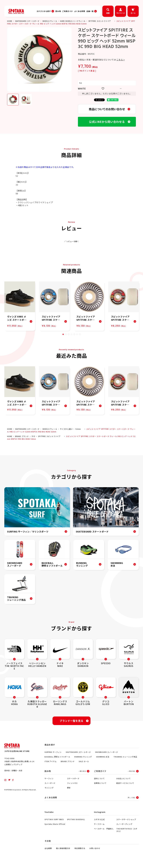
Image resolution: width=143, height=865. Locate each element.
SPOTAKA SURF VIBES (54, 819)
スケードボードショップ (126, 819)
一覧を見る (82, 771)
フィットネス (72, 783)
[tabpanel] (19, 306)
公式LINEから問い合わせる (107, 122)
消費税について (100, 783)
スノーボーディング (124, 824)
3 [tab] (68, 334)
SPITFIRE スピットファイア (99, 21)
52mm (78, 429)
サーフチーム (99, 824)
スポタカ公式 (99, 819)
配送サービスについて (125, 783)
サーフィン (49, 778)
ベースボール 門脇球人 (104, 828)
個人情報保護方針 (63, 848)
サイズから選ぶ (66, 429)
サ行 (33, 436)
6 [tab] (77, 334)
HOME (9, 21)
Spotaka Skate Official (55, 824)
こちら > (120, 59)
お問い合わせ (94, 848)
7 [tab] (80, 334)
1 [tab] (63, 334)
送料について (99, 778)
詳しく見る (131, 797)
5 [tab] (74, 334)
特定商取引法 (79, 848)
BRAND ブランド (22, 436)
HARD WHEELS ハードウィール (72, 21)
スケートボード (73, 778)
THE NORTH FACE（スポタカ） (126, 829)
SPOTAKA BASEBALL (76, 819)
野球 (69, 787)
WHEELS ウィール (49, 21)
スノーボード (50, 783)
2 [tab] (66, 334)
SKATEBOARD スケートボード (27, 21)
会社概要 (48, 848)
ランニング (49, 787)
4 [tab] (71, 334)
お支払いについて (123, 778)
